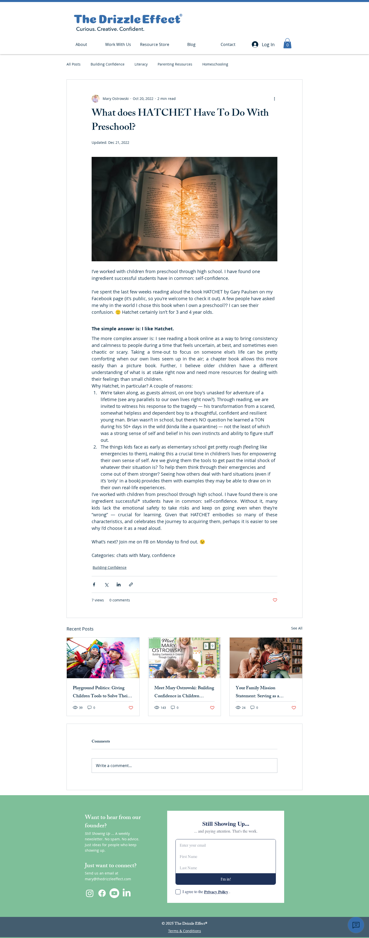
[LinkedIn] (127, 893)
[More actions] (274, 99)
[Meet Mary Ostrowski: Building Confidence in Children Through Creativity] (184, 658)
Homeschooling (215, 64)
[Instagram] (90, 893)
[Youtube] (114, 893)
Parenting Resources (175, 64)
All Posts (74, 64)
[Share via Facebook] (94, 584)
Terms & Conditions (184, 930)
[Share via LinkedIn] (118, 584)
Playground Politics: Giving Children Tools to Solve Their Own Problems (101, 692)
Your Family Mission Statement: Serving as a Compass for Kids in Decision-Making (264, 692)
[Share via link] (131, 584)
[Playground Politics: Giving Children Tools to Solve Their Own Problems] (103, 658)
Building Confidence (108, 64)
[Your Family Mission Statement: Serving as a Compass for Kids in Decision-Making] (266, 658)
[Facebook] (102, 893)
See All (296, 628)
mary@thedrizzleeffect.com (108, 879)
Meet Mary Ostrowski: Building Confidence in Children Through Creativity (184, 692)
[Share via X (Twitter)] (106, 584)
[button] (118, 44)
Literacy (141, 64)
